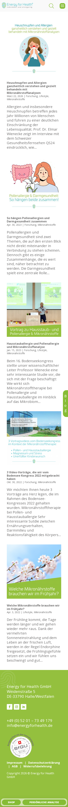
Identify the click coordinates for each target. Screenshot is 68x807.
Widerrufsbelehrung (37, 766)
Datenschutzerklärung (44, 763)
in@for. (29, 725)
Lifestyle (43, 96)
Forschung (32, 96)
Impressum (14, 763)
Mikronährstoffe (16, 99)
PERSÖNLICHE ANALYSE (44, 802)
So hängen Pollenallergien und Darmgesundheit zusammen (28, 219)
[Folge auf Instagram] (16, 707)
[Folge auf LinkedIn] (23, 707)
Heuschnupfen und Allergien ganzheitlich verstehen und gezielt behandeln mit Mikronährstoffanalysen (31, 88)
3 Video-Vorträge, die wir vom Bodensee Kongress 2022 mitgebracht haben (33, 475)
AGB (15, 766)
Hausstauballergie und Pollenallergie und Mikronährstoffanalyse (33, 345)
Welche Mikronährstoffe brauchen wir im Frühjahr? (33, 607)
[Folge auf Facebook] (9, 707)
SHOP (11, 802)
